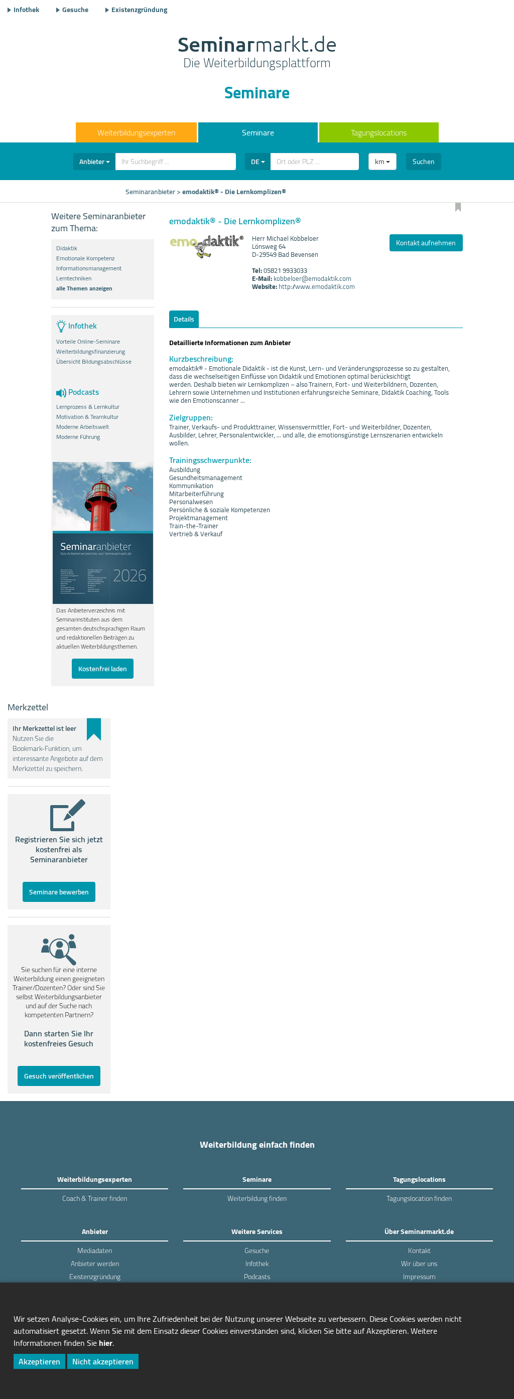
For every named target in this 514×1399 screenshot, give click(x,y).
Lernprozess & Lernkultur (87, 407)
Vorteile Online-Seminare (88, 342)
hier (105, 1342)
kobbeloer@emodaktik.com (312, 278)
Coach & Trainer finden (94, 1198)
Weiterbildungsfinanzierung (90, 352)
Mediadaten (94, 1250)
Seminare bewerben (59, 891)
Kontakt (419, 1250)
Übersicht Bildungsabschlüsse (94, 362)
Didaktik (66, 248)
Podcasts (257, 1276)
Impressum (419, 1276)
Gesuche (75, 9)
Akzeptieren (39, 1361)
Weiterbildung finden (257, 1198)
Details (184, 319)
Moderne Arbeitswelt (82, 427)
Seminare (258, 132)
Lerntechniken (73, 278)
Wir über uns (419, 1263)
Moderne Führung (78, 437)
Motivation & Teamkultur (87, 417)
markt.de (257, 53)
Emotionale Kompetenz (85, 258)
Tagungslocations (379, 132)
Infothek (26, 9)
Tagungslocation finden (419, 1198)
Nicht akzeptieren (103, 1361)
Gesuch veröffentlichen (59, 1075)
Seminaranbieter (150, 191)
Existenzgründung (139, 9)
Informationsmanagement (88, 268)
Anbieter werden (95, 1263)
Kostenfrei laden (102, 668)
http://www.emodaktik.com (317, 286)
